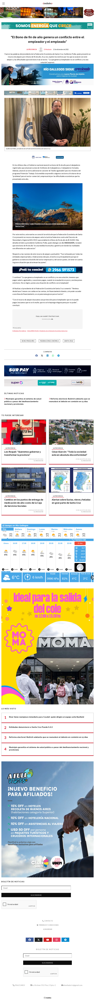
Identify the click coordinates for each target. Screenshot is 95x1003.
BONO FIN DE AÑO (28, 341)
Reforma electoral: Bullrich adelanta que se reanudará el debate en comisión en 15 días (48, 737)
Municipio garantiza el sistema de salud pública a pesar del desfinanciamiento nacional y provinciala (22, 401)
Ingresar (48, 929)
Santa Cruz (68, 341)
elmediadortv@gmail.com (72, 985)
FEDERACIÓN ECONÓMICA (49, 341)
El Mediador (48, 49)
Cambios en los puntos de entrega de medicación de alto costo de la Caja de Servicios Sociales (23, 502)
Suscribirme (36, 895)
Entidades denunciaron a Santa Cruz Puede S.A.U (31, 727)
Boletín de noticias (12, 882)
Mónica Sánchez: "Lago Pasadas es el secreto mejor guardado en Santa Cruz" (41, 225)
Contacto (48, 921)
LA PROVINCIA (32, 49)
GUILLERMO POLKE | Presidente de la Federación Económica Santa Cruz (47, 330)
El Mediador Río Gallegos (19, 330)
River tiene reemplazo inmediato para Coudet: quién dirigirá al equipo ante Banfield (46, 717)
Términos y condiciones (48, 925)
